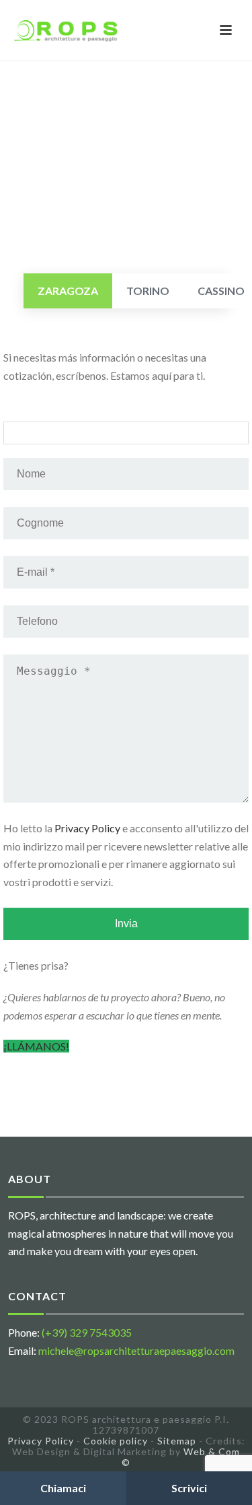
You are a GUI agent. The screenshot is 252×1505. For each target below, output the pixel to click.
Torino (147, 290)
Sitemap (176, 1440)
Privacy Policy (87, 828)
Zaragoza (68, 290)
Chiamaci (63, 1487)
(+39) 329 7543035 (87, 1332)
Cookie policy (115, 1440)
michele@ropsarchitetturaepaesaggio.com (136, 1350)
